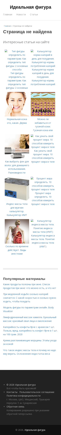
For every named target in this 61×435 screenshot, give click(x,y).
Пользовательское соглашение (36, 392)
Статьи (34, 14)
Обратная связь (15, 406)
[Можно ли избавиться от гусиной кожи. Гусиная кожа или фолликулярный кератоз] (43, 115)
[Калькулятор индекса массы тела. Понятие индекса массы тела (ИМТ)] (43, 231)
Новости (21, 14)
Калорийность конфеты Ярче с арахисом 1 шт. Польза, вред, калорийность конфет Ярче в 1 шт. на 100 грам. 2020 (30, 330)
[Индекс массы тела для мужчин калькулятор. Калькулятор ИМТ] (17, 200)
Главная (7, 14)
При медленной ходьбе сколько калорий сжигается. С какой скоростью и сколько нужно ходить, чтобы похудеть (29, 297)
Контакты (12, 392)
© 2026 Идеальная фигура (21, 384)
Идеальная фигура (30, 7)
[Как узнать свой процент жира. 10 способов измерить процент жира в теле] (43, 147)
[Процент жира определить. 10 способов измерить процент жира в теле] (43, 189)
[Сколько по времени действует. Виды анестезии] (17, 242)
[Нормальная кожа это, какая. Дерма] (17, 115)
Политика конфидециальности (24, 395)
